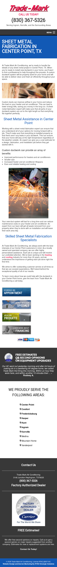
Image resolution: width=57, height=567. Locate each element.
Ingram (24, 427)
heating (48, 255)
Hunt (23, 422)
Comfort (25, 409)
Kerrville (25, 431)
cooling (9, 257)
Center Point (27, 404)
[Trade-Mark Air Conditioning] (28, 7)
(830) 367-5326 (28, 20)
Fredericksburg (29, 413)
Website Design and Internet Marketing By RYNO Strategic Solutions (28, 564)
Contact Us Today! (28, 549)
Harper (24, 418)
